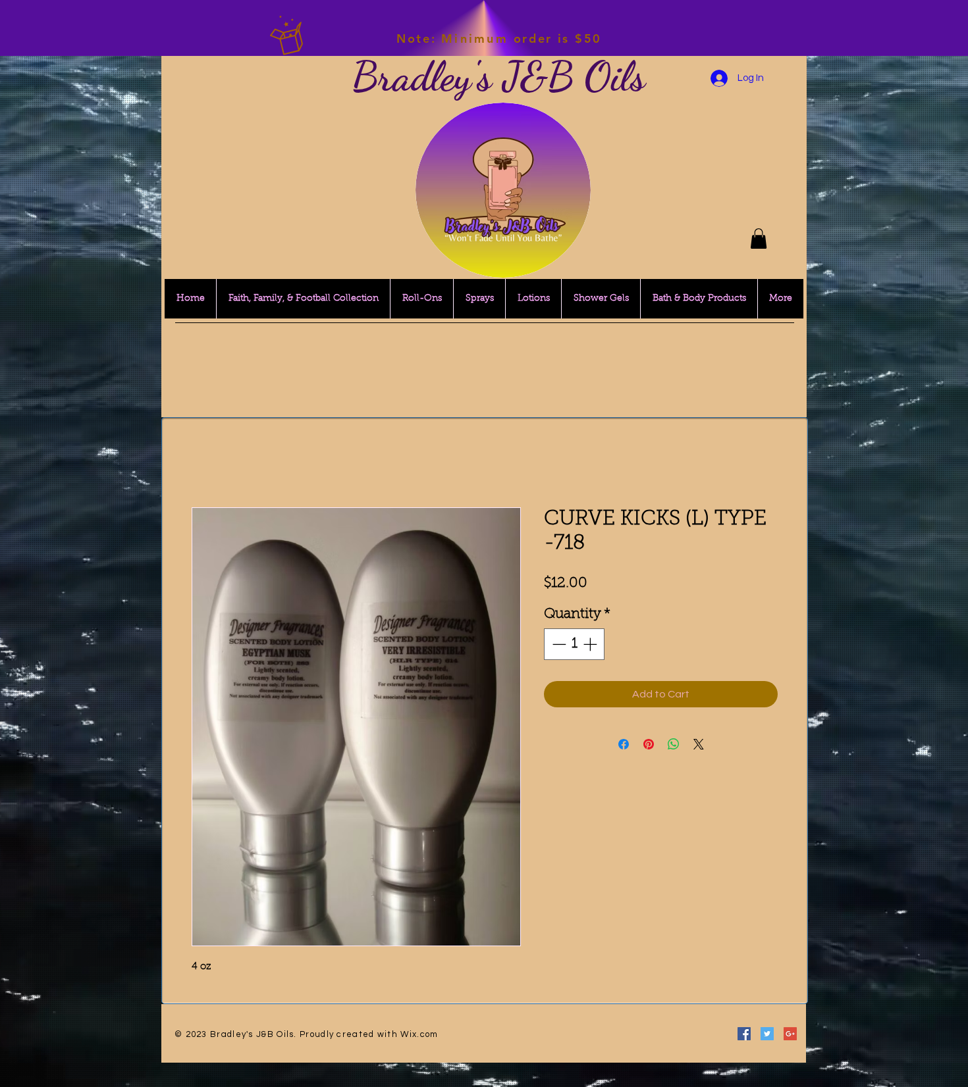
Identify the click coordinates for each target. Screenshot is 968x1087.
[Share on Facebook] (624, 744)
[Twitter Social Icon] (767, 1033)
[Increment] (591, 644)
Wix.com (419, 1034)
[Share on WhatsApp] (674, 744)
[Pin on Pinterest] (649, 744)
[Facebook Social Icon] (744, 1033)
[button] (758, 238)
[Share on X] (699, 744)
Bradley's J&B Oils (498, 76)
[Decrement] (558, 644)
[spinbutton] (574, 644)
